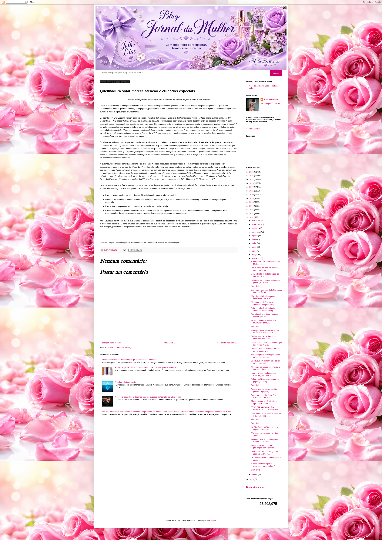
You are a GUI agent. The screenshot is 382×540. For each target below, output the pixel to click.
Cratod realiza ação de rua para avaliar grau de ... (264, 315)
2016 (251, 210)
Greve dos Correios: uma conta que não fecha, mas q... (266, 343)
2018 (251, 202)
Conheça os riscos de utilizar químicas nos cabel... (263, 337)
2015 (251, 214)
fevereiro (256, 258)
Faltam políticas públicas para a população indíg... (265, 380)
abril (254, 251)
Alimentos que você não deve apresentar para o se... (264, 402)
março (255, 255)
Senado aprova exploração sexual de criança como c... (265, 356)
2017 (251, 206)
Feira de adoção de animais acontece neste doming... (263, 309)
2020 (251, 195)
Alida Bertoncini (271, 99)
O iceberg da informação (125, 382)
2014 (251, 217)
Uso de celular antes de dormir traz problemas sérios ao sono (128, 360)
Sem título (255, 286)
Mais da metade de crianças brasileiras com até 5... (263, 297)
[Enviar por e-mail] (129, 250)
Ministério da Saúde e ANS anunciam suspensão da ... (264, 303)
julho (254, 239)
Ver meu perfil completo (271, 103)
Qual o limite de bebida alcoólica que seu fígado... (265, 275)
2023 (251, 183)
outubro (255, 228)
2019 (251, 198)
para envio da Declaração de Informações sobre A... (263, 374)
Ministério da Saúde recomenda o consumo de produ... (265, 368)
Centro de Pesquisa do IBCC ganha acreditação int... (266, 291)
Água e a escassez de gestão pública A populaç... (264, 390)
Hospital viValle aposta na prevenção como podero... (263, 446)
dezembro (256, 221)
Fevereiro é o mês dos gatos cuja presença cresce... (265, 281)
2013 (251, 479)
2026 (251, 172)
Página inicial (169, 343)
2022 (251, 187)
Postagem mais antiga (227, 343)
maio (254, 247)
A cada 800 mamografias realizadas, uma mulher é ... (264, 465)
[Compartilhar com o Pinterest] (140, 250)
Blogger (212, 521)
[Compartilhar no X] (135, 250)
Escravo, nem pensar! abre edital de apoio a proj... (265, 362)
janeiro (255, 474)
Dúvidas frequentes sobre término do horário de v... (265, 349)
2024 (251, 179)
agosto (255, 236)
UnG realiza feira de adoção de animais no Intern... (264, 452)
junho (254, 243)
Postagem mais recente (111, 343)
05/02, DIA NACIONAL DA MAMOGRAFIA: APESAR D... (265, 408)
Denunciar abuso (255, 487)
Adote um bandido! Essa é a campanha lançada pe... (263, 396)
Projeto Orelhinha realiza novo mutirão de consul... (264, 321)
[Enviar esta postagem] (124, 250)
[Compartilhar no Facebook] (137, 250)
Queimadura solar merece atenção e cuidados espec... (266, 414)
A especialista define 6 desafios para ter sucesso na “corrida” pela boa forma (148, 397)
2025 (251, 176)
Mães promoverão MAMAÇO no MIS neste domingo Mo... (265, 331)
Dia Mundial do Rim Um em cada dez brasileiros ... (265, 269)
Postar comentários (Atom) (119, 347)
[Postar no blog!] (132, 250)
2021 (251, 191)
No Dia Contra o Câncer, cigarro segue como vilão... (264, 428)
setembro (256, 232)
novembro (256, 224)
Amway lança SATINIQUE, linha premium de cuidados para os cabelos (145, 367)
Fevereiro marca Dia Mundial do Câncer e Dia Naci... (264, 440)
